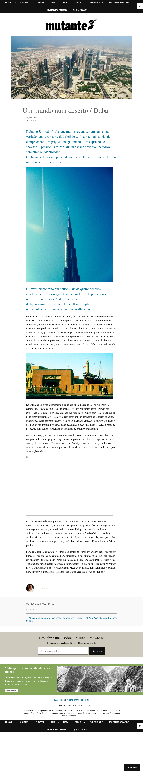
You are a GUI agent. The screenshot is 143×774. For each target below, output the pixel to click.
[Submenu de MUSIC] (15, 2)
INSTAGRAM (72, 700)
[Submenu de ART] (58, 2)
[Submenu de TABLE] (84, 2)
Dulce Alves (32, 118)
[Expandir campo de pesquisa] (140, 6)
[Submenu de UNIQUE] (31, 2)
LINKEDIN (84, 700)
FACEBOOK (59, 700)
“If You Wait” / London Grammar (101, 618)
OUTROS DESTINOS (35, 604)
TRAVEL (50, 604)
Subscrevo (97, 650)
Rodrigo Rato (19, 677)
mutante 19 (31, 609)
